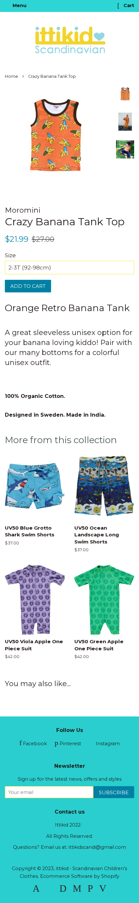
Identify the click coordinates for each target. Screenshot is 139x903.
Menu (19, 5)
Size (10, 255)
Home (11, 76)
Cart (128, 5)
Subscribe (114, 792)
